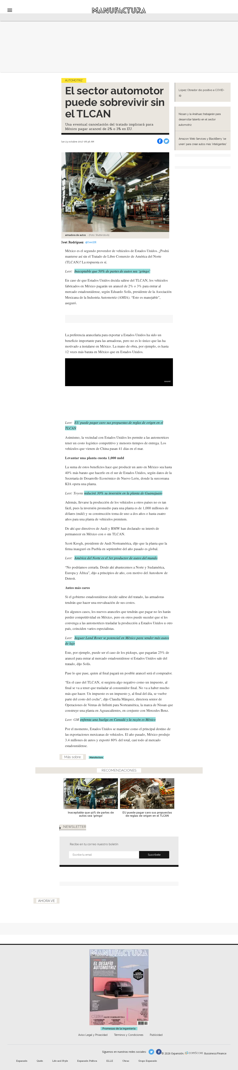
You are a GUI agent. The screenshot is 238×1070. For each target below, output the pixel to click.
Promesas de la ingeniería (119, 1028)
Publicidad (156, 1034)
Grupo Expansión (147, 1060)
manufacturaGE (151, 1052)
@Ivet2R (90, 242)
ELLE (109, 1060)
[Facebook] (160, 141)
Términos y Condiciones (128, 1034)
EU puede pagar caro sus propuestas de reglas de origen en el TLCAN (147, 814)
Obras (125, 1060)
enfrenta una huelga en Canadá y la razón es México (118, 719)
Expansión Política (87, 1060)
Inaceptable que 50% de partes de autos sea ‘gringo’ (112, 271)
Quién (40, 1060)
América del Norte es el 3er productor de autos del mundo (115, 558)
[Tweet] (166, 141)
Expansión (21, 1060)
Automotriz (74, 80)
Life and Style (60, 1060)
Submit (154, 854)
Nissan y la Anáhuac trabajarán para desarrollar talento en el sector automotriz (200, 119)
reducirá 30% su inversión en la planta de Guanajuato (123, 493)
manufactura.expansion (159, 1052)
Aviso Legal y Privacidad (92, 1034)
